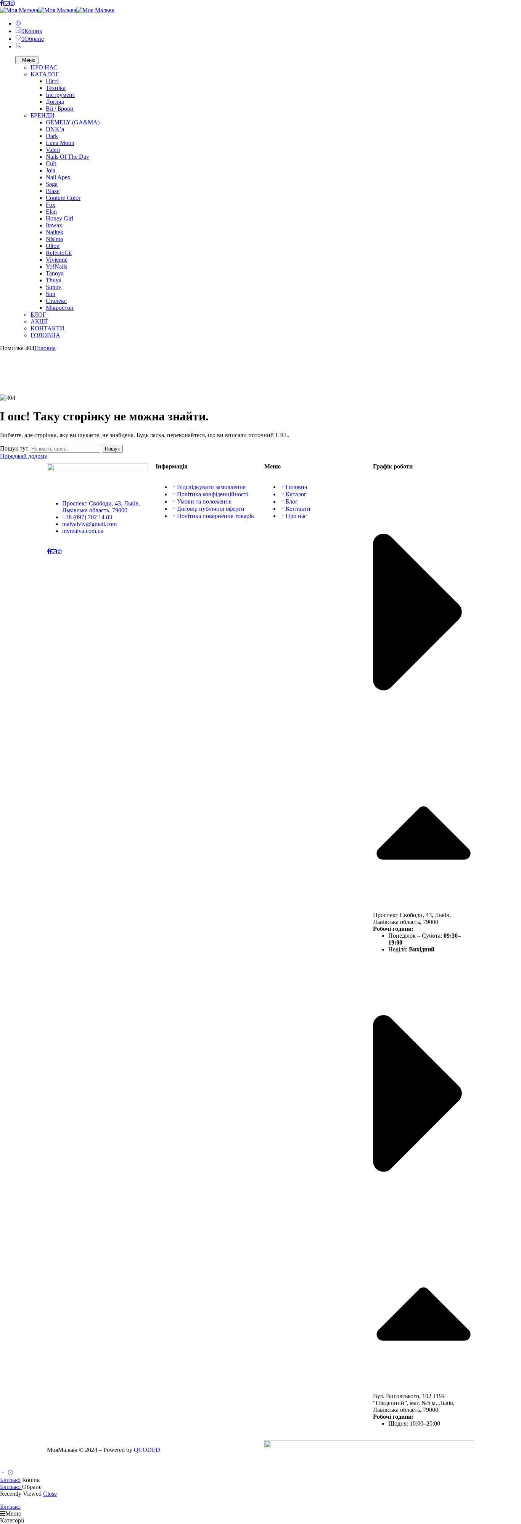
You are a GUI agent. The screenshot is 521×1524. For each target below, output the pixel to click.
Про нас (296, 516)
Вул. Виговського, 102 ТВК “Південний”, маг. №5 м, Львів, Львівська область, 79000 (414, 1403)
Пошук (112, 449)
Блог (292, 501)
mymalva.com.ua (82, 531)
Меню (28, 60)
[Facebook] (1, 3)
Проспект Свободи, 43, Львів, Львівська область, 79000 (101, 506)
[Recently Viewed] (11, 1473)
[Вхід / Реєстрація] (18, 23)
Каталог (296, 494)
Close (50, 1493)
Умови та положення (204, 501)
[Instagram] (12, 3)
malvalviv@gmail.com (89, 524)
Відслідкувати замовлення (211, 487)
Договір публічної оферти (210, 508)
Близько (10, 1480)
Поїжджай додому (23, 456)
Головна (45, 348)
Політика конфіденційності (212, 494)
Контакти (298, 508)
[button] (423, 701)
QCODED (147, 1450)
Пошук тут (15, 448)
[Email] (6, 3)
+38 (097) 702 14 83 (87, 517)
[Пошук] (18, 46)
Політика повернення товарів (215, 516)
